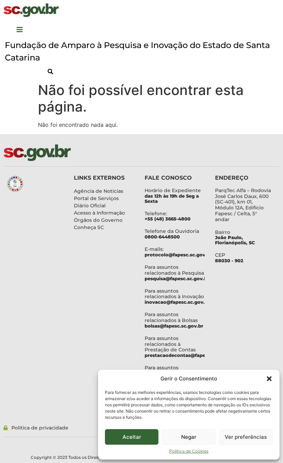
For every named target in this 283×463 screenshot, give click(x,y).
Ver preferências (246, 437)
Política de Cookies (188, 451)
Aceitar (132, 437)
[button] (269, 378)
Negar (188, 437)
